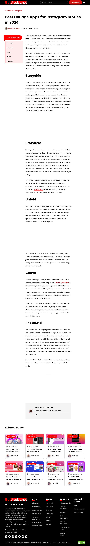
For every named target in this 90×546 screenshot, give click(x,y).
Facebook (49, 503)
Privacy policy (78, 513)
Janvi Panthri (14, 456)
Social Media (9, 11)
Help (75, 505)
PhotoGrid (10, 61)
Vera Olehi (75, 456)
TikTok (48, 517)
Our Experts (36, 507)
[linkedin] (36, 414)
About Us (35, 503)
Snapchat (49, 514)
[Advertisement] (14, 114)
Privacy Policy (37, 514)
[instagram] (16, 536)
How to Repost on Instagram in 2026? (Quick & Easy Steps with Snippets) (13, 478)
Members (63, 512)
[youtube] (23, 536)
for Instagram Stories (62, 283)
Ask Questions (75, 2)
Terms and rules (79, 509)
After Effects (38, 189)
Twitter (48, 521)
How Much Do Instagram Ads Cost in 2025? (55, 478)
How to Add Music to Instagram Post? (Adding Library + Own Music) (34, 450)
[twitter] (9, 536)
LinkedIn (49, 510)
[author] (6, 28)
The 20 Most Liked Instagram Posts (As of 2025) (75, 478)
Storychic (10, 43)
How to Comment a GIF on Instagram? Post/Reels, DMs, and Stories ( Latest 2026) (75, 450)
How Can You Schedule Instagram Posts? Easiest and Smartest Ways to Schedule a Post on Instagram (34, 478)
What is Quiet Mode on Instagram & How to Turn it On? (55, 450)
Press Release (37, 510)
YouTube (49, 524)
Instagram (18, 11)
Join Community (65, 503)
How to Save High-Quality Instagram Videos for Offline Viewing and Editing (13, 450)
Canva (9, 57)
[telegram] (26, 536)
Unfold (9, 52)
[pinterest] (13, 536)
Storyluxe (10, 48)
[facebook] (6, 536)
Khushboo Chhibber (14, 28)
